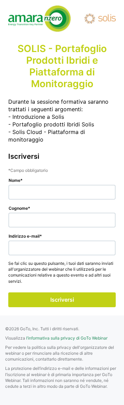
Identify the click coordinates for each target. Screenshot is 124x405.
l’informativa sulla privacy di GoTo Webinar (66, 338)
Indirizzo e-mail (24, 236)
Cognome (18, 208)
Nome (14, 180)
